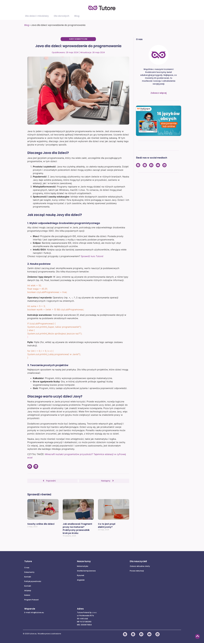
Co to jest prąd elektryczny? (106, 525)
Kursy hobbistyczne (78, 39)
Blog (26, 25)
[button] (29, 466)
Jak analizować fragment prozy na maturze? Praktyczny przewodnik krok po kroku (77, 528)
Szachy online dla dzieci (40, 524)
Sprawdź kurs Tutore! (92, 256)
